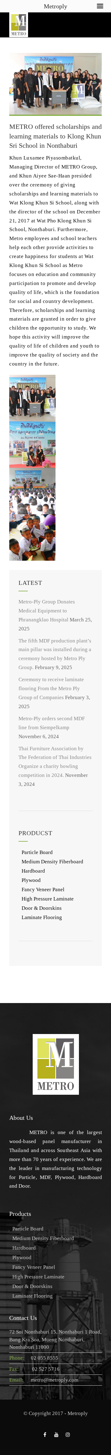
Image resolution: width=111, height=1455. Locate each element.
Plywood (31, 880)
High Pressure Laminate (48, 899)
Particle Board (37, 852)
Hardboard (33, 871)
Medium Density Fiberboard (52, 862)
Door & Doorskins (42, 908)
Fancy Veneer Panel (43, 889)
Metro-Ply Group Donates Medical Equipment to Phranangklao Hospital (46, 611)
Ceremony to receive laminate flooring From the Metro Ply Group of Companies (51, 688)
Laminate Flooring (42, 917)
